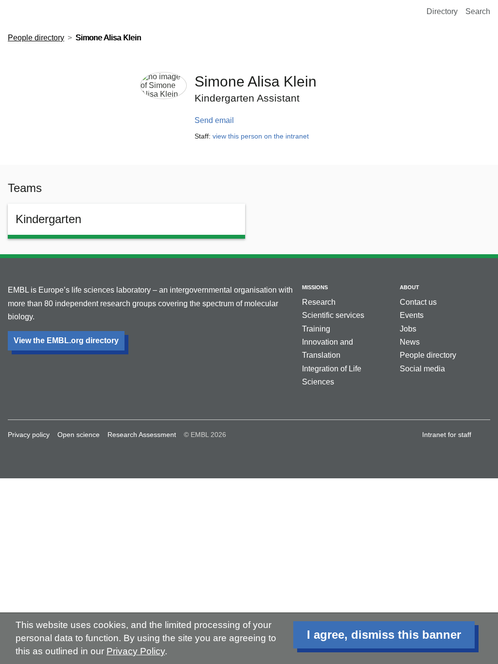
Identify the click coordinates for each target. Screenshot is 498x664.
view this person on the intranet (261, 136)
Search (477, 11)
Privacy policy (29, 434)
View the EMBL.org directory (66, 340)
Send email (214, 120)
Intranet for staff (446, 434)
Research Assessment (141, 434)
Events (412, 315)
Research (319, 302)
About (409, 287)
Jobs (408, 329)
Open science (78, 434)
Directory (442, 11)
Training (316, 329)
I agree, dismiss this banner (384, 634)
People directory (36, 38)
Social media (422, 369)
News (410, 342)
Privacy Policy (136, 651)
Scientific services (333, 315)
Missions (315, 287)
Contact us (418, 302)
